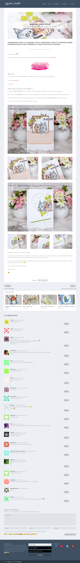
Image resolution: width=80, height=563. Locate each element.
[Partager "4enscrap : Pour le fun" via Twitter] (41, 280)
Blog (49, 4)
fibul (11, 424)
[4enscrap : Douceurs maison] (49, 300)
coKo (11, 329)
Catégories (56, 4)
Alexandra (13, 442)
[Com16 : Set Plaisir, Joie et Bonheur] (66, 300)
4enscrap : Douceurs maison (47, 306)
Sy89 (11, 337)
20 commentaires (50, 26)
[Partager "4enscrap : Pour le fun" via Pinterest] (44, 280)
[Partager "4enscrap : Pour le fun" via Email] (46, 280)
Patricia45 (13, 388)
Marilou (12, 460)
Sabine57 (12, 415)
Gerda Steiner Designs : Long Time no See (13, 307)
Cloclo (12, 320)
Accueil (44, 4)
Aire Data (19, 561)
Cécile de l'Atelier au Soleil (17, 451)
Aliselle (12, 432)
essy (11, 360)
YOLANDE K (13, 350)
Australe (28, 26)
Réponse (66, 323)
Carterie (39, 26)
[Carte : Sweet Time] (31, 300)
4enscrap (54, 57)
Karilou (12, 405)
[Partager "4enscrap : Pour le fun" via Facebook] (39, 280)
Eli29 (11, 378)
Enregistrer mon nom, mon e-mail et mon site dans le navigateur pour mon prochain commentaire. (26, 531)
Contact (72, 4)
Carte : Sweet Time (27, 306)
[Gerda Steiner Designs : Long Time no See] (13, 300)
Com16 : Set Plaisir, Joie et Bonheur (66, 306)
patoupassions (14, 488)
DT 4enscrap (43, 26)
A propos (64, 4)
